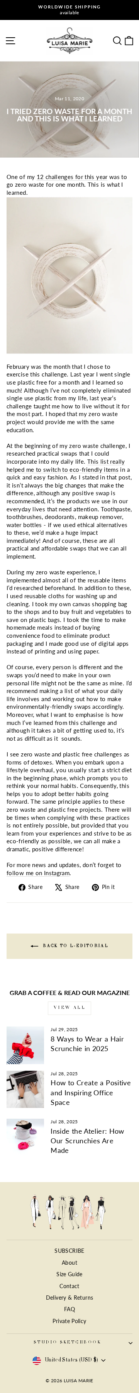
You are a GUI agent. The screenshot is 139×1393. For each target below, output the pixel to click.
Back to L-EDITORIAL (74, 946)
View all (70, 1008)
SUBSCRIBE (69, 1251)
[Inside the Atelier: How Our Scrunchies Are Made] (25, 1137)
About (69, 1263)
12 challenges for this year (72, 176)
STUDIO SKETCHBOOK (67, 1342)
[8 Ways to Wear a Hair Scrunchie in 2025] (25, 1045)
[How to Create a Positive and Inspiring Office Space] (25, 1089)
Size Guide (69, 1274)
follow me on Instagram (38, 872)
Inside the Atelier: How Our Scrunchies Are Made (87, 1140)
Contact (69, 1286)
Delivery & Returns (69, 1298)
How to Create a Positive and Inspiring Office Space (91, 1092)
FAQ (69, 1309)
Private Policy (69, 1321)
